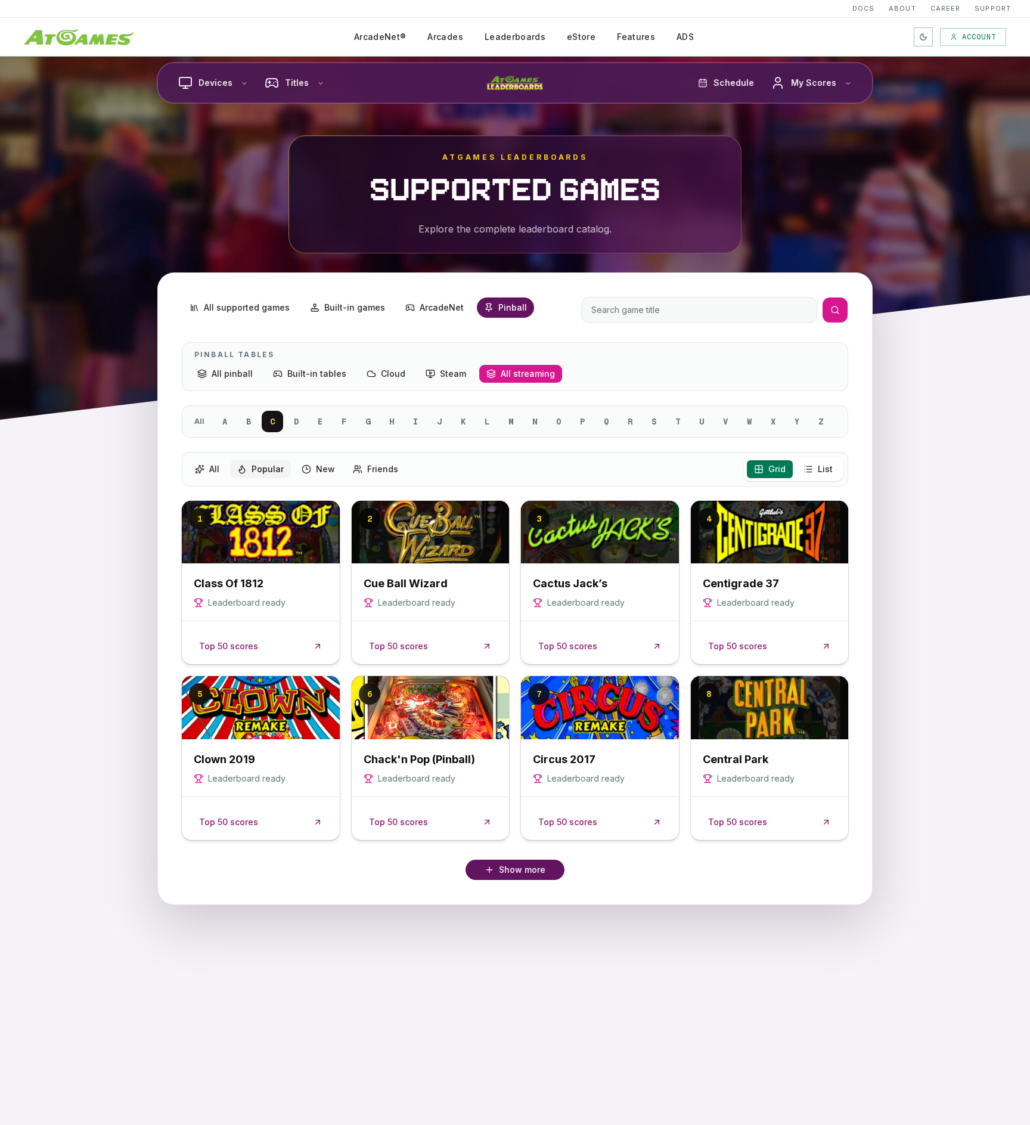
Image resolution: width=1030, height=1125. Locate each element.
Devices (215, 83)
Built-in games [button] (354, 307)
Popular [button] (268, 469)
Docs (863, 8)
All (199, 421)
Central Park (735, 759)
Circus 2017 (564, 759)
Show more (522, 869)
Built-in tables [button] (316, 373)
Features (636, 37)
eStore (581, 37)
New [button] (325, 469)
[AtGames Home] (79, 37)
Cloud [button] (393, 373)
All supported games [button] (247, 307)
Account (979, 37)
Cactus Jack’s (570, 583)
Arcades (445, 37)
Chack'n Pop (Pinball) (419, 759)
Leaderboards (515, 37)
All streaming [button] (528, 373)
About (902, 8)
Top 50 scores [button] (228, 646)
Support (993, 8)
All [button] (214, 469)
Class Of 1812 (228, 583)
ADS (685, 37)
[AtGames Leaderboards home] (515, 83)
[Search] (835, 310)
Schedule (733, 83)
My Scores (813, 83)
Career (945, 8)
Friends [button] (382, 469)
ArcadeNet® (380, 37)
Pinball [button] (512, 307)
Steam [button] (453, 373)
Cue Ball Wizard (406, 583)
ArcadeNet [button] (442, 307)
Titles (297, 83)
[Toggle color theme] (923, 37)
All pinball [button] (232, 373)
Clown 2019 (224, 759)
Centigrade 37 (741, 583)
